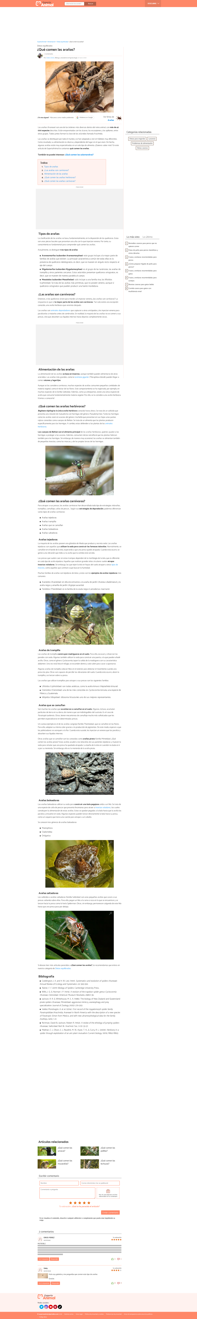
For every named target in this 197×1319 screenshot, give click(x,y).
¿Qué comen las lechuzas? (108, 1162)
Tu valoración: (65, 1206)
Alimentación (51, 42)
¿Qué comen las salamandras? (79, 155)
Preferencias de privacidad (114, 1314)
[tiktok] (60, 1307)
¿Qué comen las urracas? (65, 1149)
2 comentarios (49, 54)
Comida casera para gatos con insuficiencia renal (139, 290)
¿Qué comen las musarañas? (65, 1162)
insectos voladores (103, 807)
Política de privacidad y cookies (94, 1314)
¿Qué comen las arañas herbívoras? (60, 177)
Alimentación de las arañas (56, 174)
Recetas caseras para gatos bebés (141, 284)
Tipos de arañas (51, 166)
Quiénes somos (68, 1314)
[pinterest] (55, 1307)
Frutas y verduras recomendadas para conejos (142, 279)
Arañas (111, 120)
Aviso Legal (79, 1314)
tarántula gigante (82, 377)
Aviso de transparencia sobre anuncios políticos (138, 1314)
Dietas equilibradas (62, 42)
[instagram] (46, 1307)
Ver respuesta (43, 1259)
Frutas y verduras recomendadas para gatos (142, 272)
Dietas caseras (142, 148)
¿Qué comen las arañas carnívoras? (59, 181)
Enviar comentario (110, 1212)
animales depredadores (60, 310)
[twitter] (41, 1307)
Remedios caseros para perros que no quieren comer (142, 245)
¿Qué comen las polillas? (108, 1149)
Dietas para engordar (137, 138)
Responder (54, 1259)
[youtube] (51, 1307)
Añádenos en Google (86, 117)
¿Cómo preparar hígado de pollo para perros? (142, 265)
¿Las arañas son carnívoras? (56, 170)
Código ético (43, 1317)
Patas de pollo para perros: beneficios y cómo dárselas (143, 252)
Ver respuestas (44, 1283)
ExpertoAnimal (41, 42)
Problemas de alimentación (142, 143)
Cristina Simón (50, 58)
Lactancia (151, 138)
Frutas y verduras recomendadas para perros (142, 259)
